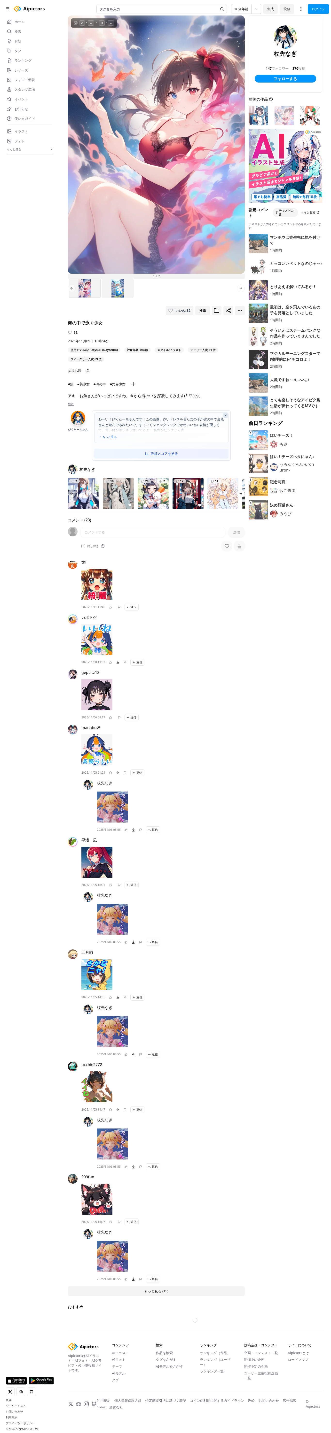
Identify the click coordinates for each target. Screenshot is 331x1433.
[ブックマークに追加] (216, 310)
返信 (133, 607)
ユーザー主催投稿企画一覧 (261, 1375)
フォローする (285, 78)
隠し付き (93, 546)
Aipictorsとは (298, 1352)
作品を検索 (164, 1352)
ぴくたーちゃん (16, 1406)
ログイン (318, 9)
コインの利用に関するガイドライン (217, 1400)
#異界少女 (118, 384)
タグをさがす (166, 1359)
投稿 (287, 9)
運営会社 (116, 1407)
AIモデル (119, 1373)
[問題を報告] (119, 607)
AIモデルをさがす (169, 1366)
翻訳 (71, 404)
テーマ (117, 1366)
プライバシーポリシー (20, 1423)
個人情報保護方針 (128, 1400)
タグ (115, 1380)
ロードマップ (298, 1359)
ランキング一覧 (212, 1371)
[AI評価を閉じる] (226, 415)
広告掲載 (289, 1400)
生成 (270, 9)
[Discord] (78, 1404)
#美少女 (83, 384)
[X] (71, 1404)
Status (101, 1407)
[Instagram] (86, 1404)
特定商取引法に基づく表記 (165, 1400)
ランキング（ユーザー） (215, 1362)
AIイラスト (120, 1352)
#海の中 (100, 384)
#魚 (70, 384)
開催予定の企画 (256, 1366)
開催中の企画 (254, 1359)
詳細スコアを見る (164, 453)
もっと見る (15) (156, 1291)
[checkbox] (83, 546)
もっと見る (109, 437)
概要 (9, 1400)
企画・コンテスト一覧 (261, 1352)
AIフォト (119, 1359)
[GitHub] (94, 1404)
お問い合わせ (14, 1412)
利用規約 (11, 1417)
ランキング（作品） (215, 1352)
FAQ (251, 1400)
